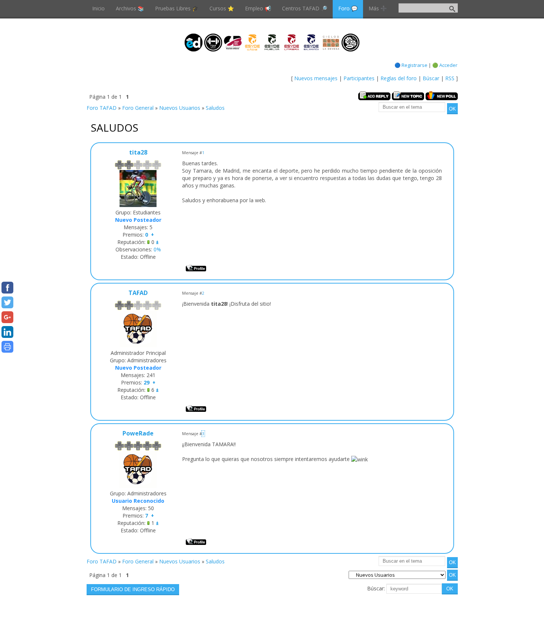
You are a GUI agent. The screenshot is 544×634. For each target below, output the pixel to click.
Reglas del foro (398, 78)
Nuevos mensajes (316, 78)
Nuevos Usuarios (179, 107)
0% (157, 249)
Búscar (431, 78)
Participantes (359, 78)
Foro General (138, 107)
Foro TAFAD (102, 107)
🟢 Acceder (444, 65)
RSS (449, 78)
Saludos (215, 107)
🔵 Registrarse (410, 65)
